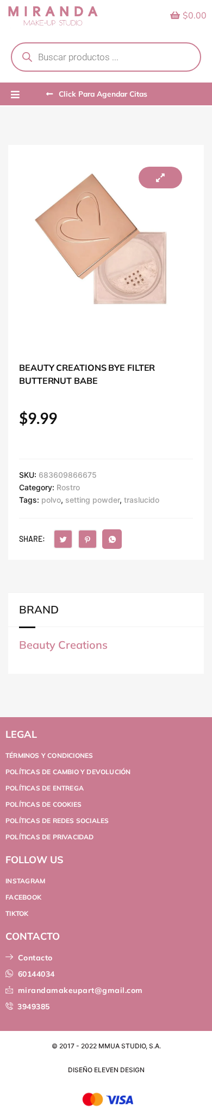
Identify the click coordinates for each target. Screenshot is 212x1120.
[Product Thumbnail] (160, 177)
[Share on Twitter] (63, 539)
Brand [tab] (39, 610)
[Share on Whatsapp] (112, 539)
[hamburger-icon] (15, 95)
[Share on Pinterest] (87, 539)
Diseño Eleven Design (106, 1070)
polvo (51, 499)
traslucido (141, 499)
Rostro (68, 487)
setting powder (92, 499)
